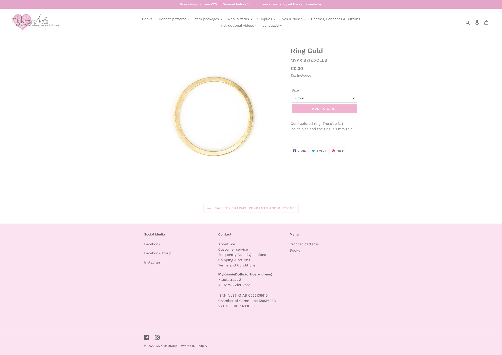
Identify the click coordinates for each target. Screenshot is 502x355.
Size (295, 90)
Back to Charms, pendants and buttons (254, 208)
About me (226, 244)
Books (295, 250)
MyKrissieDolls (166, 346)
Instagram (152, 262)
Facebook (152, 244)
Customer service (233, 249)
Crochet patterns (304, 244)
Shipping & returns (234, 260)
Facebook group (157, 253)
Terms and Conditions (237, 265)
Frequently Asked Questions (242, 255)
